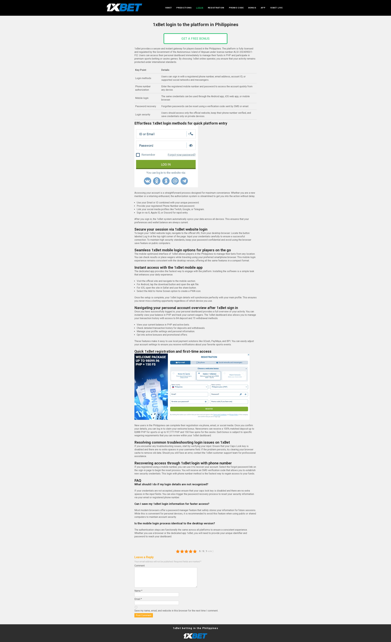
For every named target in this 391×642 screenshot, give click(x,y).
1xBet (168, 8)
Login (199, 8)
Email (138, 599)
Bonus (252, 8)
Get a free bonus (195, 38)
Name (138, 590)
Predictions (184, 8)
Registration (216, 8)
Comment (139, 565)
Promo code (236, 8)
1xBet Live (276, 8)
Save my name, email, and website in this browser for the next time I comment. (176, 610)
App (263, 8)
